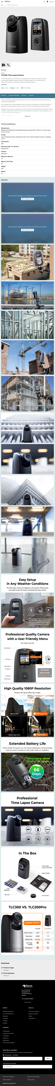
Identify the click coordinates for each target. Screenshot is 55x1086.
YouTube (5, 1020)
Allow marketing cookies (27, 198)
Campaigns (6, 1035)
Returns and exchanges (33, 1076)
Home (2, 5)
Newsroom (6, 1038)
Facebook (5, 1018)
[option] (3, 65)
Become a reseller (33, 1014)
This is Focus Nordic (34, 1011)
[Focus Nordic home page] (7, 2)
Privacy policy (31, 1079)
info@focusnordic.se (8, 1011)
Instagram (5, 1016)
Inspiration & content (8, 1033)
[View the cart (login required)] (47, 2)
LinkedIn (5, 1023)
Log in (52, 1)
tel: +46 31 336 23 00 (8, 1014)
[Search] (44, 2)
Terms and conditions (8, 1076)
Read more (4, 84)
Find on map (27, 1002)
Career (30, 1016)
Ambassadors (6, 1031)
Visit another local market (9, 1063)
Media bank (6, 1040)
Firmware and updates (8, 1042)
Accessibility (32, 1018)
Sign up (48, 1058)
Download (6, 970)
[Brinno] (3, 70)
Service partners (7, 1079)
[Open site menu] (3, 2)
